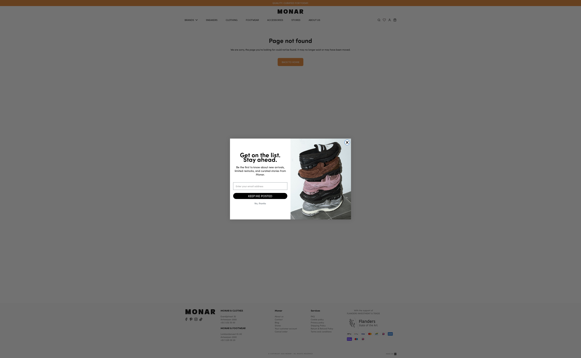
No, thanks (260, 203)
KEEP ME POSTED (260, 196)
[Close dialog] (347, 142)
